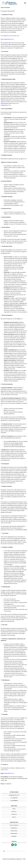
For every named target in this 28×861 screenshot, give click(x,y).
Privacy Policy (14, 830)
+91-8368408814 (14, 800)
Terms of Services (14, 825)
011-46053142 (14, 798)
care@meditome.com (14, 795)
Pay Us (14, 817)
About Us (14, 811)
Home (14, 808)
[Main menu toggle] (25, 3)
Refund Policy (14, 833)
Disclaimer (14, 836)
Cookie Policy (14, 828)
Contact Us (14, 814)
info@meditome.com (9, 39)
